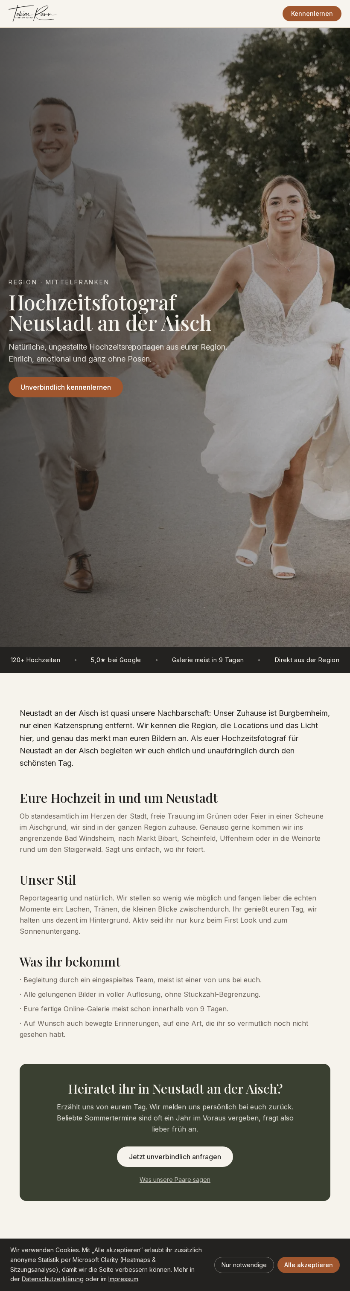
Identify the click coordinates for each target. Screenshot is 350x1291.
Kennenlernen (312, 13)
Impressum (123, 1278)
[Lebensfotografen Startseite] (33, 13)
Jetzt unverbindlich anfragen (175, 1156)
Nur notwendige (244, 1264)
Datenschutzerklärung (53, 1278)
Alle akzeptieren (308, 1264)
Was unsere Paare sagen (175, 1179)
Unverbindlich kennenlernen (65, 387)
